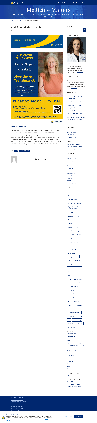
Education (69, 168)
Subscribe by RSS (71, 336)
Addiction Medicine (73, 192)
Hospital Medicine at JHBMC (75, 279)
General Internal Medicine (74, 268)
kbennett (14, 30)
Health (63, 2)
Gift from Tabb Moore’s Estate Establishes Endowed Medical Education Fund (74, 96)
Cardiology (71, 220)
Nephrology (80, 305)
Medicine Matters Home (17, 20)
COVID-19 (79, 234)
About (59, 2)
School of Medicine (82, 2)
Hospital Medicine (72, 275)
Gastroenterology (72, 264)
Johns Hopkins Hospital (74, 297)
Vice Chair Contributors (73, 183)
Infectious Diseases (73, 286)
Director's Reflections (73, 242)
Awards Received (72, 199)
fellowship (77, 260)
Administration (70, 156)
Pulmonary (80, 316)
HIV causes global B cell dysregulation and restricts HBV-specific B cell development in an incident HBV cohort (76, 120)
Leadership (69, 170)
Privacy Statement (71, 381)
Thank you (70, 323)
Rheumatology (77, 320)
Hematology (79, 271)
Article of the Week (71, 158)
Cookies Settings (68, 416)
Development (71, 238)
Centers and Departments (73, 348)
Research (75, 2)
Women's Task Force (73, 327)
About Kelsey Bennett (72, 130)
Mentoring (71, 305)
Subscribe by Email (71, 137)
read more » (80, 72)
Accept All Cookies (78, 416)
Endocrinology (71, 253)
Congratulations (71, 166)
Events (16, 150)
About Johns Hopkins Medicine (74, 343)
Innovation (71, 290)
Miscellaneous (70, 173)
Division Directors (72, 249)
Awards (70, 195)
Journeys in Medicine (73, 301)
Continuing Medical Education (74, 146)
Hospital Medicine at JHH (74, 283)
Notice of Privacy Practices (73, 375)
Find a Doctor (70, 353)
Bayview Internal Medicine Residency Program (74, 207)
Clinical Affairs (71, 223)
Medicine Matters (49, 9)
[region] (48, 417)
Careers (69, 368)
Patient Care (69, 2)
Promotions (71, 316)
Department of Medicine (73, 144)
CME (24, 20)
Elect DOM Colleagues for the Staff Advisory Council (75, 114)
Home (68, 340)
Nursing (70, 309)
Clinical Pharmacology (73, 231)
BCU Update (71, 212)
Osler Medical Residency (74, 312)
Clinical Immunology (73, 227)
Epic (80, 253)
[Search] (84, 30)
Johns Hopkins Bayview (24, 150)
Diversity (70, 245)
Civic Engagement (71, 161)
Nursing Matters (71, 175)
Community (71, 234)
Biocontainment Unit (73, 216)
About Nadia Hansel (72, 132)
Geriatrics (70, 271)
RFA (69, 320)
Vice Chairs (79, 323)
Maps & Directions (71, 350)
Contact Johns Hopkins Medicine (75, 345)
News (68, 366)
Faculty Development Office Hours (75, 149)
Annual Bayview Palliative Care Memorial (74, 102)
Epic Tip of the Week (73, 257)
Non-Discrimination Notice (73, 386)
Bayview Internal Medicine (74, 203)
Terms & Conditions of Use (73, 384)
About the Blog (70, 134)
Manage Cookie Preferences (17, 410)
